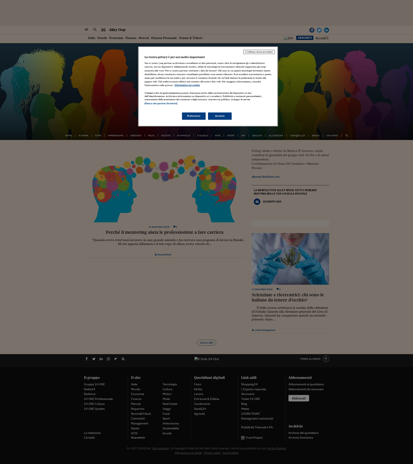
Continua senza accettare (259, 52)
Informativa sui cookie (187, 85)
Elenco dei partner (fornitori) (161, 103)
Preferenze (193, 116)
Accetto (220, 116)
